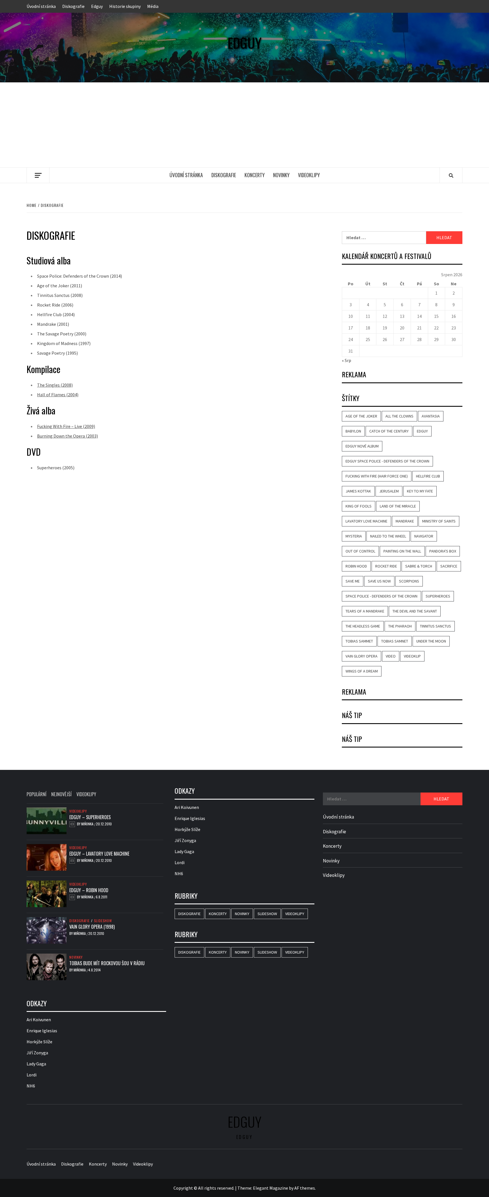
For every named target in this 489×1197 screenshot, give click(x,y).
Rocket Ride (386, 566)
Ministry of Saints (439, 521)
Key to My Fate (420, 491)
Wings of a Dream (362, 671)
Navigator (423, 536)
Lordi (32, 1075)
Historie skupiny (125, 6)
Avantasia (431, 416)
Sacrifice (448, 566)
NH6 (31, 1086)
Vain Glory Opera (362, 656)
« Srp (346, 360)
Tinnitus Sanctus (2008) (60, 295)
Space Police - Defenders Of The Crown (381, 596)
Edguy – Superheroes (90, 817)
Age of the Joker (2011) (59, 285)
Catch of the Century (389, 431)
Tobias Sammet (359, 641)
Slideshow (103, 920)
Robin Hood (356, 566)
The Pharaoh (400, 626)
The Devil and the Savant (415, 611)
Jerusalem (389, 491)
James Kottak (358, 491)
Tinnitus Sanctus (435, 626)
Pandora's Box (442, 551)
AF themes (304, 1188)
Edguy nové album (362, 446)
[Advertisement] (244, 124)
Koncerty (254, 175)
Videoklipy (309, 175)
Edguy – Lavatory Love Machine (99, 853)
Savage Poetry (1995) (57, 353)
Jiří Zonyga (37, 1052)
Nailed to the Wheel (388, 536)
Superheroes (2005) (55, 467)
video (391, 656)
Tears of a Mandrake (365, 611)
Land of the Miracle (398, 506)
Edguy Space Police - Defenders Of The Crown (387, 461)
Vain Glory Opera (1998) (92, 926)
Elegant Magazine (270, 1188)
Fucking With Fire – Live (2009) (66, 426)
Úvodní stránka (41, 6)
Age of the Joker (361, 416)
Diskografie (73, 6)
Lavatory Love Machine (366, 521)
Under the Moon (431, 641)
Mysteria (354, 536)
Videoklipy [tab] (86, 794)
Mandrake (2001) (53, 324)
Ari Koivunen (39, 1019)
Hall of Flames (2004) (57, 394)
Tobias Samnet (394, 641)
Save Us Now (379, 581)
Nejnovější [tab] (61, 794)
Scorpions (409, 581)
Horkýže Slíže (39, 1041)
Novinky (281, 175)
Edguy (97, 6)
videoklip (412, 656)
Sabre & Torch (418, 566)
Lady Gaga (36, 1064)
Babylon (353, 431)
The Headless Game (363, 626)
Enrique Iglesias (42, 1030)
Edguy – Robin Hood (88, 890)
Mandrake (405, 521)
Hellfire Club (428, 476)
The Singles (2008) (55, 385)
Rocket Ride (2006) (55, 305)
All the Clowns (399, 416)
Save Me (353, 581)
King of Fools (359, 506)
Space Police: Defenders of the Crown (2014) (79, 276)
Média (152, 6)
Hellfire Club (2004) (56, 314)
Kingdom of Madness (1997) (64, 343)
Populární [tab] (36, 794)
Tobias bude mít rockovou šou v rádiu (107, 963)
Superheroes (438, 596)
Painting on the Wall (402, 551)
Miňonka (87, 823)
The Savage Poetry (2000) (61, 334)
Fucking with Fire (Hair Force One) (377, 476)
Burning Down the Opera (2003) (67, 436)
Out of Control (360, 551)
